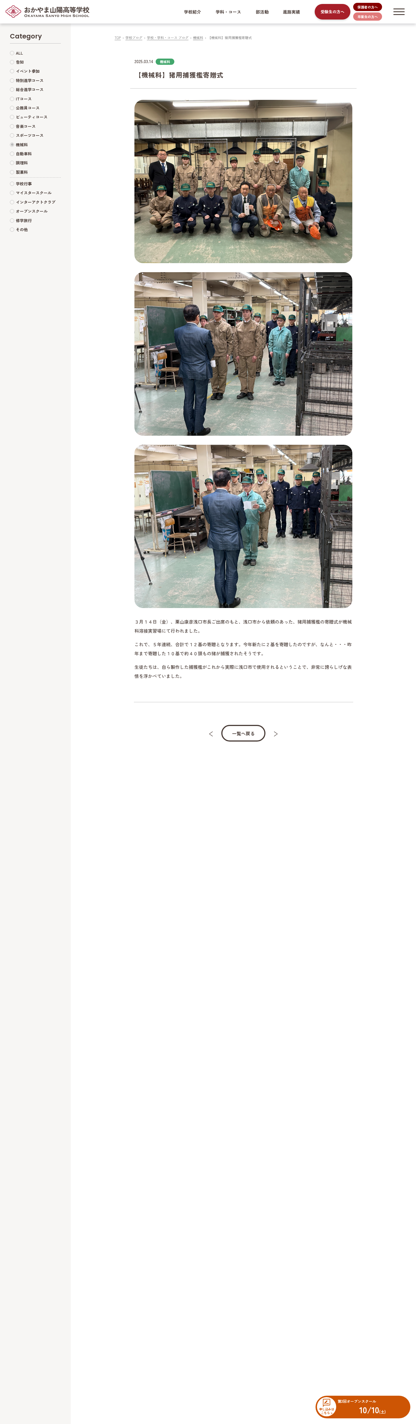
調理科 (22, 163)
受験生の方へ (332, 11)
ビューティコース (32, 117)
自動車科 (24, 153)
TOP (118, 37)
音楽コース (26, 126)
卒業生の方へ (367, 16)
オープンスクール (32, 211)
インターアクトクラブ (35, 202)
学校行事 (24, 183)
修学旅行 (24, 220)
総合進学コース (30, 89)
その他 (22, 229)
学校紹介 (192, 12)
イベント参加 (28, 71)
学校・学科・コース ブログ (167, 37)
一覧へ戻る (243, 733)
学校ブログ (133, 37)
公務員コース (28, 108)
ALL (19, 53)
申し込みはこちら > (326, 1411)
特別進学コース (30, 80)
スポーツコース (30, 135)
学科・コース (228, 12)
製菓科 (22, 172)
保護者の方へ (367, 7)
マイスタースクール (34, 193)
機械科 (198, 37)
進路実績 (291, 12)
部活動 (262, 12)
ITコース (24, 99)
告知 (20, 62)
